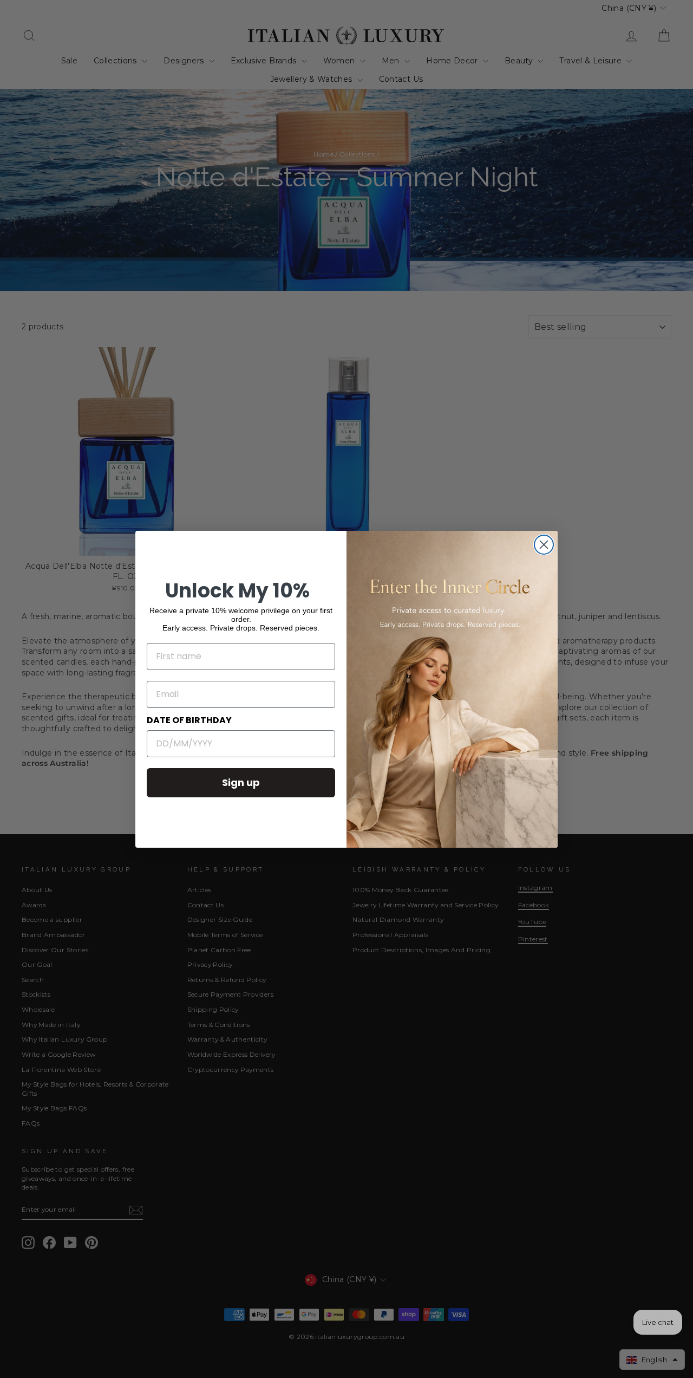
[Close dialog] (543, 544)
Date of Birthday (189, 720)
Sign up (241, 782)
